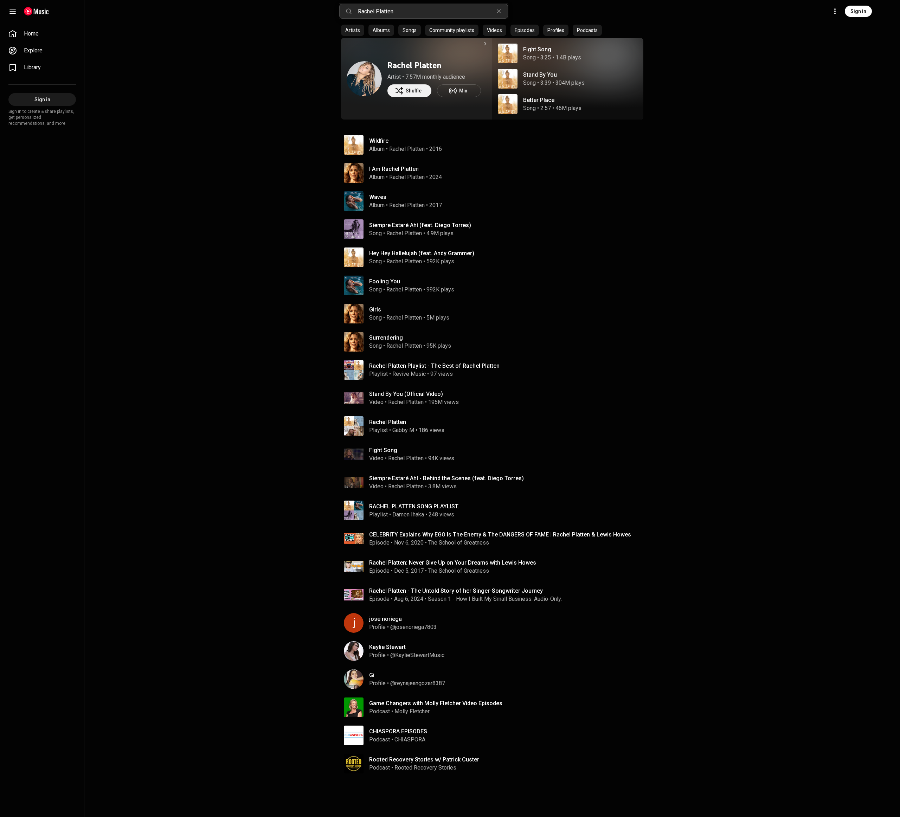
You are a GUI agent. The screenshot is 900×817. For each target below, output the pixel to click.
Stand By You (540, 74)
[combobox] (433, 11)
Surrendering (386, 337)
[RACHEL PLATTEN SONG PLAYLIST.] (495, 510)
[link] (42, 33)
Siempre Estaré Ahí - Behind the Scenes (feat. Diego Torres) (446, 478)
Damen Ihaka (408, 514)
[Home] (36, 11)
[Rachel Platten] (364, 78)
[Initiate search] (348, 11)
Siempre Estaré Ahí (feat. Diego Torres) (420, 225)
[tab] (352, 30)
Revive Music (409, 374)
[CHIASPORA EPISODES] (495, 735)
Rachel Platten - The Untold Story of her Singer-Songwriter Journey (456, 590)
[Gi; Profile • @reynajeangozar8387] (495, 679)
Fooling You (384, 281)
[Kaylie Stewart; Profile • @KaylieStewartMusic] (495, 651)
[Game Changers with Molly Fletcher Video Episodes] (495, 707)
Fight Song (537, 49)
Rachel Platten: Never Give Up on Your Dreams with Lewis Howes (452, 562)
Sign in (858, 11)
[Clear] (498, 11)
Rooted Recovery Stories (425, 767)
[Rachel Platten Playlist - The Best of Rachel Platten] (495, 370)
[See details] (485, 43)
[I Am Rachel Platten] (495, 173)
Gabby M (403, 430)
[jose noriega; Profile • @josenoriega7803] (495, 623)
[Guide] (12, 11)
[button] (507, 53)
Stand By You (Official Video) (406, 394)
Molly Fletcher (412, 711)
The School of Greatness (458, 542)
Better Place (538, 100)
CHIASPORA (409, 739)
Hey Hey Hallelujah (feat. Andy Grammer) (421, 253)
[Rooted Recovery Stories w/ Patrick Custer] (495, 764)
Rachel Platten (414, 65)
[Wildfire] (495, 145)
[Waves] (495, 201)
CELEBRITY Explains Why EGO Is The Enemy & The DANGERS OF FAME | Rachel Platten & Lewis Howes (500, 534)
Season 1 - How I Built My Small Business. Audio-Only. (495, 599)
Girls (375, 309)
